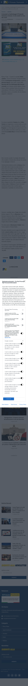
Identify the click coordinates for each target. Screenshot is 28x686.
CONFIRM (8, 398)
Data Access (14, 404)
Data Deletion (5, 404)
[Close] (24, 281)
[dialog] (14, 343)
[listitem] (14, 310)
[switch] (22, 313)
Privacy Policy (22, 404)
